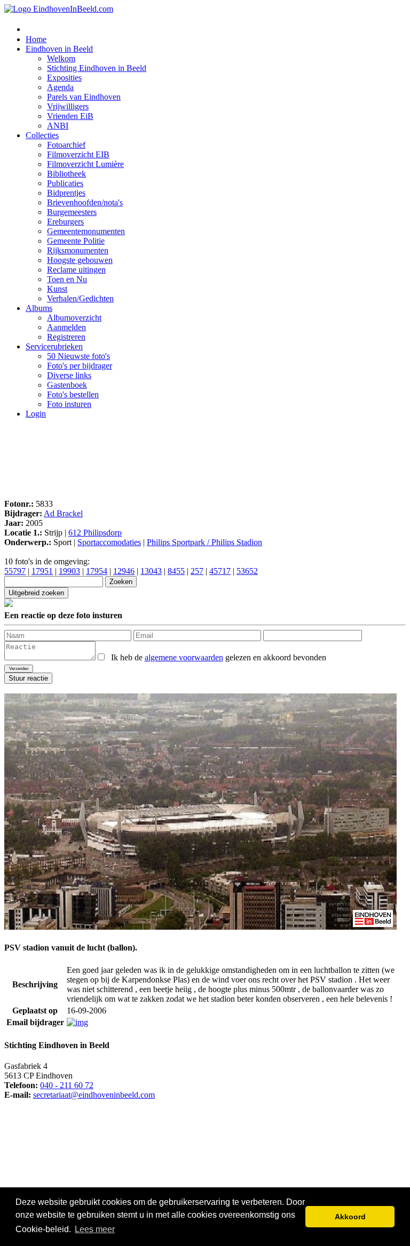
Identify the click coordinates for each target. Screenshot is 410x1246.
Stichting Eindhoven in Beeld (96, 68)
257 (197, 571)
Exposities (64, 77)
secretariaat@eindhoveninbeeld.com (94, 1094)
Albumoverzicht (74, 317)
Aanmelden (66, 327)
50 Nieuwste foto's (78, 356)
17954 (96, 571)
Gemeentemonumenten (86, 231)
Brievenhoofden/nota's (85, 202)
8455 (176, 571)
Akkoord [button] (350, 1216)
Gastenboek (67, 384)
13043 (151, 571)
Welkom (61, 58)
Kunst (57, 288)
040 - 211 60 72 (66, 1085)
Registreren (66, 336)
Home (36, 39)
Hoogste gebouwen (80, 260)
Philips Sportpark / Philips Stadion (204, 542)
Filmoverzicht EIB (78, 154)
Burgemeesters (72, 212)
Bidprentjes (66, 192)
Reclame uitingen (76, 269)
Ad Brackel (63, 513)
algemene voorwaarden (184, 657)
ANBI (57, 125)
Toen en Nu (67, 279)
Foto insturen (69, 404)
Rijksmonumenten (77, 250)
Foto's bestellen (73, 394)
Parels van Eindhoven (84, 96)
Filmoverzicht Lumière (85, 164)
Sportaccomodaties (109, 542)
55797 (15, 571)
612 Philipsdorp (95, 532)
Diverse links (69, 375)
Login (36, 413)
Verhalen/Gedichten (80, 298)
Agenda (60, 87)
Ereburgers (65, 221)
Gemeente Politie (76, 240)
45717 (220, 571)
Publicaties (65, 183)
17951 (42, 571)
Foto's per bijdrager (79, 365)
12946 (124, 571)
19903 (69, 571)
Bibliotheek (66, 173)
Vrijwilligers (68, 106)
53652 (247, 571)
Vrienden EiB (70, 116)
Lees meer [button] (95, 1229)
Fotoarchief (66, 144)
